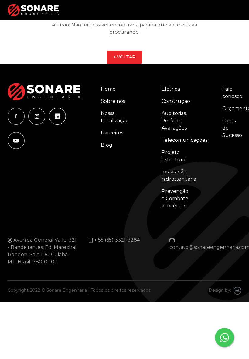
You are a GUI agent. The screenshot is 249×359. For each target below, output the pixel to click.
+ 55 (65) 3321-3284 (117, 240)
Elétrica (171, 89)
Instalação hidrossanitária (178, 175)
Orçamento (228, 108)
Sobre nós (113, 101)
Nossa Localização (115, 117)
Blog (106, 145)
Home (108, 89)
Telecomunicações (178, 140)
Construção (176, 101)
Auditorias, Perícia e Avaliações (174, 120)
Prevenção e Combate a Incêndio (175, 198)
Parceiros (112, 133)
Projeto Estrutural (174, 155)
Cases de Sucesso (228, 128)
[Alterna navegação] (232, 10)
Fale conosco (228, 92)
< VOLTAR (124, 57)
